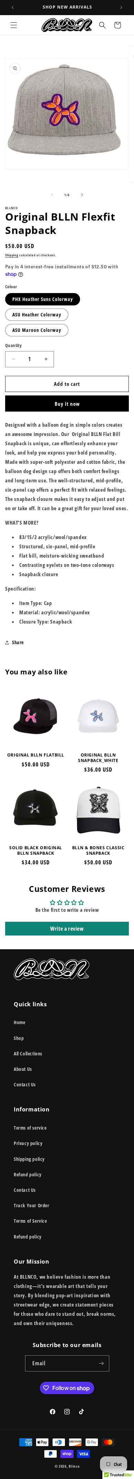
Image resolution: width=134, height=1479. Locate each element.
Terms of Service (30, 1221)
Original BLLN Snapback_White (98, 757)
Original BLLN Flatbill (35, 755)
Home (19, 1022)
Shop (19, 1038)
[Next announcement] (121, 7)
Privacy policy (28, 1143)
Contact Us (25, 1084)
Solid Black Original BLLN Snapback (35, 850)
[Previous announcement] (12, 7)
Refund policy (28, 1174)
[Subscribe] (101, 1363)
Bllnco (74, 1466)
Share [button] (18, 642)
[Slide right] (82, 194)
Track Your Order (31, 1205)
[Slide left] (51, 194)
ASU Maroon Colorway (36, 330)
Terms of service (30, 1127)
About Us (23, 1069)
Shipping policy (29, 1159)
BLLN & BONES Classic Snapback (98, 850)
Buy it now (67, 403)
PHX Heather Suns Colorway (42, 299)
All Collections (28, 1053)
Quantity (13, 345)
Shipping (12, 255)
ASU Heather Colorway (36, 314)
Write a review (66, 928)
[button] (13, 25)
